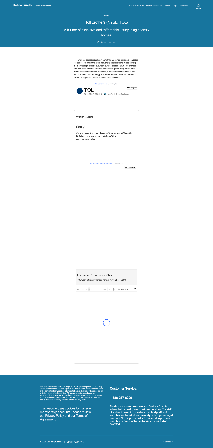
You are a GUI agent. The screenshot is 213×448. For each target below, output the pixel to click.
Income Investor (153, 5)
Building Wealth (22, 5)
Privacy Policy (54, 415)
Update (106, 15)
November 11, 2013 (108, 42)
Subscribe (184, 5)
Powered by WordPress (74, 441)
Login (175, 5)
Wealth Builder (135, 5)
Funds (167, 5)
